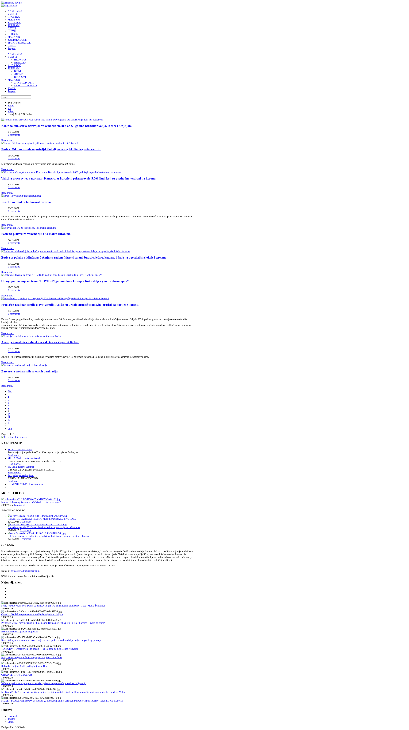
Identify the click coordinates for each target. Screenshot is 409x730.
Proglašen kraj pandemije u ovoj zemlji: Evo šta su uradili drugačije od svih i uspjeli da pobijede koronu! (70, 304)
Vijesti (11, 111)
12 (9, 420)
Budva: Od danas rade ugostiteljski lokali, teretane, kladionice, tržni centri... (51, 149)
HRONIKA (20, 59)
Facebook (13, 716)
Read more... (7, 140)
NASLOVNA (15, 53)
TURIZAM (13, 68)
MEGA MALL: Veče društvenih (24, 458)
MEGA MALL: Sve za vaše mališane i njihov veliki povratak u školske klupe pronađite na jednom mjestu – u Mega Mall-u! (63, 692)
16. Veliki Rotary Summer (21, 466)
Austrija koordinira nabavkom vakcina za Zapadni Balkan (40, 342)
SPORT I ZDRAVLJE (25, 85)
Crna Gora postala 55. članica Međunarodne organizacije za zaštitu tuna (44, 527)
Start (10, 391)
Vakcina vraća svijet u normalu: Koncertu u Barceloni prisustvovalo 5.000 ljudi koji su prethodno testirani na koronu (78, 178)
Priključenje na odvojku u (21, 475)
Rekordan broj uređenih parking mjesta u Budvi (25, 666)
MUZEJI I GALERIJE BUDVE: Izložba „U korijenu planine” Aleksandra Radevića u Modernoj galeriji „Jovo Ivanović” (62, 700)
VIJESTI (12, 56)
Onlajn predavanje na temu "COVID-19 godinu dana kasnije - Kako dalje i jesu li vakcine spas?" (65, 281)
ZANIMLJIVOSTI (24, 82)
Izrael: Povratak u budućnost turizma (26, 202)
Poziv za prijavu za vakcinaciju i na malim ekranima (36, 233)
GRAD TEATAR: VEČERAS (17, 674)
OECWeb (20, 727)
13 (9, 423)
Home (11, 105)
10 (9, 414)
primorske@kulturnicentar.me (26, 571)
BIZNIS (18, 71)
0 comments (14, 134)
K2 (9, 108)
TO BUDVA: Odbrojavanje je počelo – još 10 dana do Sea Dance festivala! (39, 648)
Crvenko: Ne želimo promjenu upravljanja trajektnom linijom (32, 614)
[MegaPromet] (9, 5)
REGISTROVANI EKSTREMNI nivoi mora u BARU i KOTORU (42, 518)
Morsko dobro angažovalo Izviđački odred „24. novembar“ (31, 502)
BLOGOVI (20, 77)
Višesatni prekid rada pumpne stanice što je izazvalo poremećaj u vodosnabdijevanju (43, 683)
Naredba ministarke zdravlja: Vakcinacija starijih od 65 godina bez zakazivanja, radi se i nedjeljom (66, 126)
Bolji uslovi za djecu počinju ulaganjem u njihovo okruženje (31, 657)
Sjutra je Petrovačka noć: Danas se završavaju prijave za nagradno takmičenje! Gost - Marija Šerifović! (53, 605)
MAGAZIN (14, 79)
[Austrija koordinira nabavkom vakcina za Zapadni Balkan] (31, 336)
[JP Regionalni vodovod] (14, 437)
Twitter (11, 719)
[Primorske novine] (11, 2)
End (10, 428)
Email (11, 721)
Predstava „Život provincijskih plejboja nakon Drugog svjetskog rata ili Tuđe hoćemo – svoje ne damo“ (53, 623)
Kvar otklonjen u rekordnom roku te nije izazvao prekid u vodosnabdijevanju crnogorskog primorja (51, 640)
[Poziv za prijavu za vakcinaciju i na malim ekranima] (28, 227)
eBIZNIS (18, 74)
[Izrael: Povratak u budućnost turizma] (21, 195)
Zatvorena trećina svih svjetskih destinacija (29, 371)
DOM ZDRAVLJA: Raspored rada (25, 484)
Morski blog (20, 62)
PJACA (12, 88)
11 (9, 417)
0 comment (19, 505)
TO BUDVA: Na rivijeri (20, 449)
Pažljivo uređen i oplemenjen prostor (19, 631)
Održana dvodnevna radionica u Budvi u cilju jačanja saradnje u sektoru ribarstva (48, 536)
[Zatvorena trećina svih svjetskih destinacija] (24, 365)
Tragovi (11, 91)
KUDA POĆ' (14, 65)
